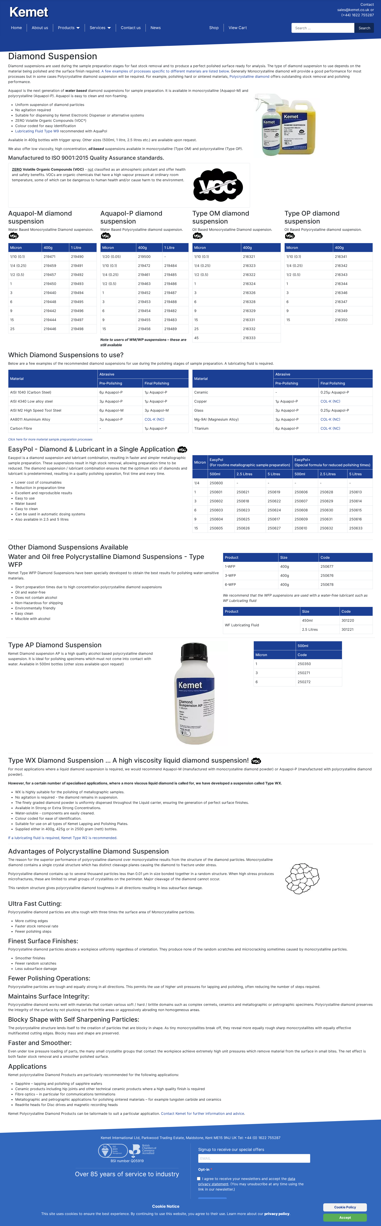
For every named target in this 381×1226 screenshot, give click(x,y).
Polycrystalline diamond (249, 76)
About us (40, 27)
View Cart (238, 27)
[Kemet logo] (30, 8)
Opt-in (204, 1169)
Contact (367, 4)
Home (16, 27)
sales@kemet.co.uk (353, 9)
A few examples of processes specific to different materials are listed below (165, 71)
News (156, 27)
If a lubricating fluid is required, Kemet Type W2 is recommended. (62, 838)
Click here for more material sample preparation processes (50, 439)
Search (364, 28)
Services (97, 27)
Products (66, 27)
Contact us (131, 27)
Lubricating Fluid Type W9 (37, 131)
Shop (214, 27)
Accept (345, 1217)
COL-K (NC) (154, 419)
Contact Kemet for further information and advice (202, 1113)
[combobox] (323, 28)
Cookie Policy (345, 1207)
